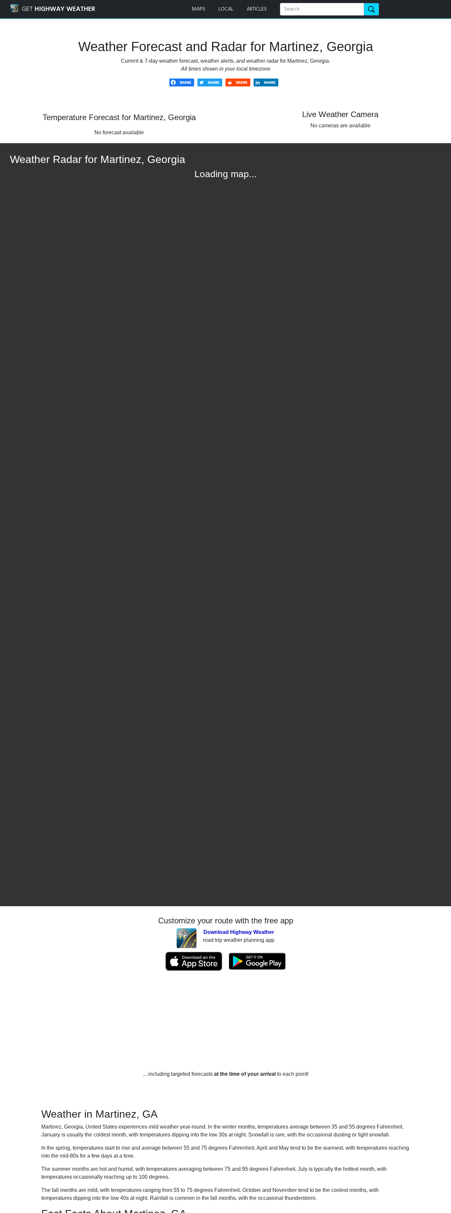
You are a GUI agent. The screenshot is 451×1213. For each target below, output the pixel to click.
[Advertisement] (225, 1020)
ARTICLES (257, 9)
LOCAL (226, 9)
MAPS (198, 9)
